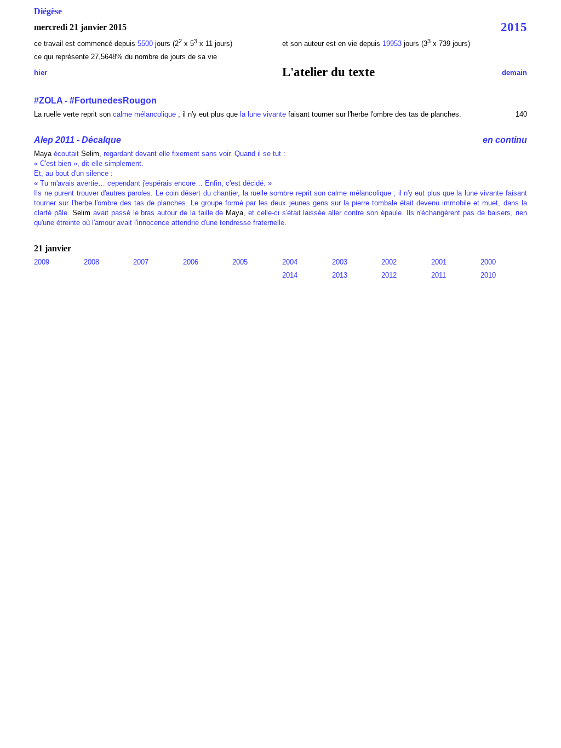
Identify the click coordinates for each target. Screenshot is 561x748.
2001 (438, 262)
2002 (389, 262)
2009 (41, 262)
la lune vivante (263, 114)
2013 (339, 275)
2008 (91, 262)
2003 (339, 262)
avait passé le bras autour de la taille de (158, 213)
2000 (488, 262)
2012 (389, 275)
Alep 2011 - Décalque (77, 140)
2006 (190, 262)
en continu (505, 140)
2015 (514, 27)
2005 (240, 262)
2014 (289, 275)
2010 (488, 275)
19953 (393, 43)
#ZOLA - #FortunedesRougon (95, 100)
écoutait (66, 153)
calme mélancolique (144, 114)
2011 (438, 275)
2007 (140, 262)
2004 (289, 262)
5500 (145, 43)
